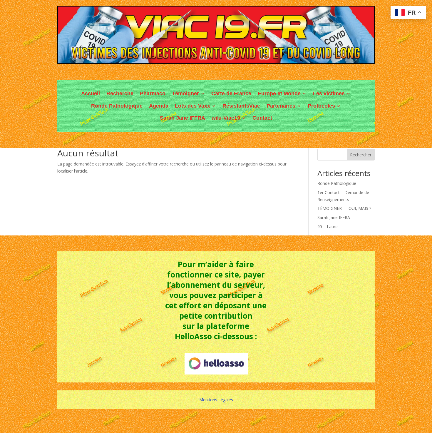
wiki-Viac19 (226, 118)
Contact (262, 118)
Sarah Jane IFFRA (182, 118)
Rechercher (360, 155)
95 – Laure (327, 226)
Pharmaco (152, 93)
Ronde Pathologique (117, 106)
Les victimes (329, 93)
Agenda (158, 106)
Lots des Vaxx (192, 106)
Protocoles (321, 106)
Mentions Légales (216, 399)
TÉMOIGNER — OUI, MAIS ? (344, 208)
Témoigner (185, 93)
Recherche (119, 93)
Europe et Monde (279, 93)
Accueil (90, 93)
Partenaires (281, 106)
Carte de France (231, 93)
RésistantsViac (241, 106)
